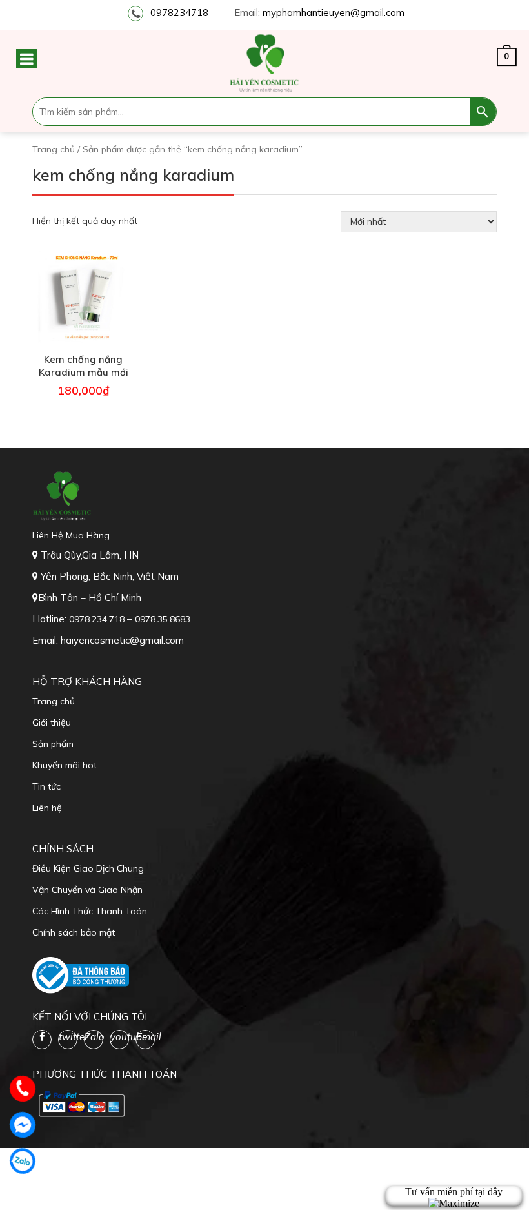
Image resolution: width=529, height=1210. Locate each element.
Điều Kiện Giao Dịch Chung (88, 868)
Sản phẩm (53, 744)
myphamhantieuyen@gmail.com (333, 12)
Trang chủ (53, 149)
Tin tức (46, 786)
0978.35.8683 (162, 619)
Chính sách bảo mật (73, 932)
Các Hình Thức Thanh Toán (89, 911)
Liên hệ (47, 808)
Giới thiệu (51, 722)
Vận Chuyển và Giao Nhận (87, 890)
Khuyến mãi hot (64, 765)
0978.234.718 (98, 619)
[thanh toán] (80, 1103)
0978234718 (179, 12)
